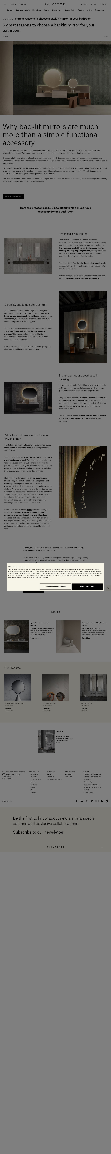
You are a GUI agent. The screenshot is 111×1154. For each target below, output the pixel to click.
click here (45, 577)
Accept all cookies (87, 586)
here (33, 575)
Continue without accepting (55, 586)
